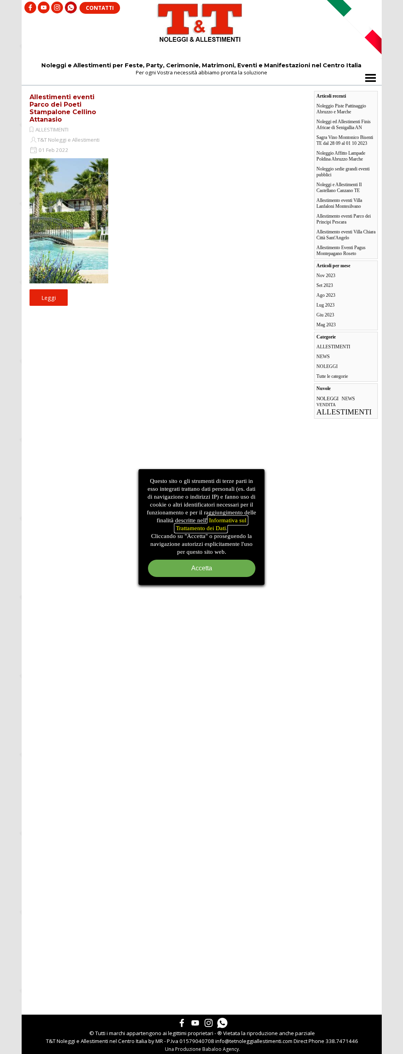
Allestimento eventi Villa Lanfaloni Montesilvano (339, 203)
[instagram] (57, 7)
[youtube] (44, 7)
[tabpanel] (202, 1037)
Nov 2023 (325, 275)
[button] (71, 4)
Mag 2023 (326, 324)
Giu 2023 (325, 315)
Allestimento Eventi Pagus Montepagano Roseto (341, 250)
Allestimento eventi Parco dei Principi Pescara (343, 219)
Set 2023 (324, 285)
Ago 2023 (325, 295)
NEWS (323, 356)
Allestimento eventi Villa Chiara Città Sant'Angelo (345, 234)
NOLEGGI (327, 366)
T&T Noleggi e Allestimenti (68, 139)
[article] (69, 197)
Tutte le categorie (332, 376)
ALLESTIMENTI (51, 129)
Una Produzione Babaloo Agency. (202, 1049)
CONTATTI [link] (100, 7)
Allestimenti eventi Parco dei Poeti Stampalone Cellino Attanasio (63, 108)
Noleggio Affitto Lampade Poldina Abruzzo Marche (340, 156)
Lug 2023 (325, 305)
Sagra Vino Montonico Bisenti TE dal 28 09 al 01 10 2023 (344, 140)
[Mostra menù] (370, 78)
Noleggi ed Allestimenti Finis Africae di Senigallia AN (343, 124)
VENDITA (326, 404)
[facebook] (30, 7)
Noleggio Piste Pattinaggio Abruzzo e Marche (341, 109)
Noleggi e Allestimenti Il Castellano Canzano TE (339, 187)
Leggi (48, 297)
